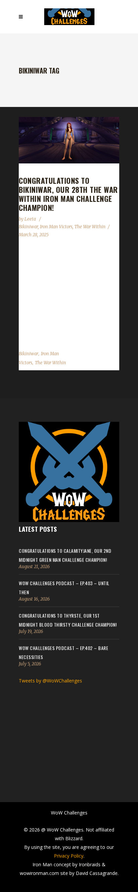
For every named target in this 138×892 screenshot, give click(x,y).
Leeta (30, 219)
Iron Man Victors (56, 227)
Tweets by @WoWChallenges (50, 680)
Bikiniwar (28, 227)
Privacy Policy (68, 856)
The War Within (90, 227)
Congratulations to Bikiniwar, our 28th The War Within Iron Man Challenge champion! (68, 194)
